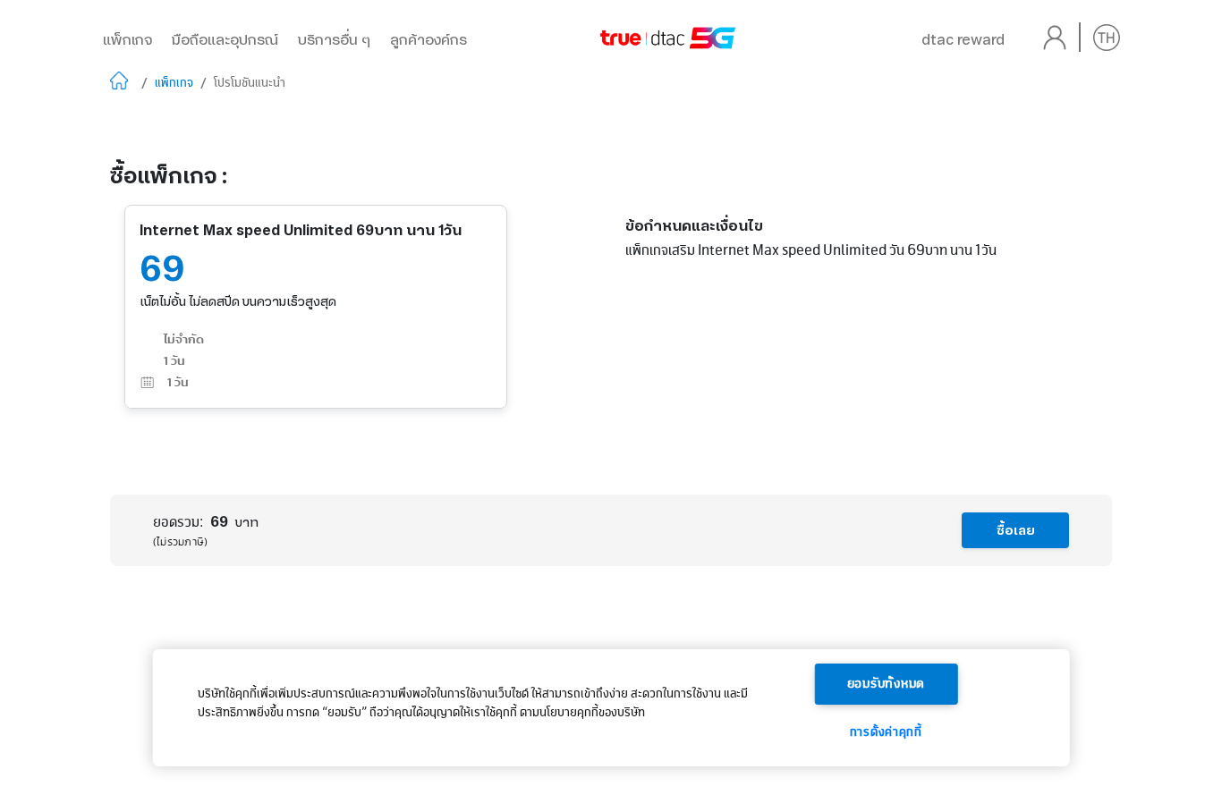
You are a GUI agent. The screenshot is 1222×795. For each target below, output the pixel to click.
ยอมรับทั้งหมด (886, 684)
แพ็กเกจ (127, 40)
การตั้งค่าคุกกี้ (886, 732)
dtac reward (963, 40)
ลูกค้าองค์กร (428, 40)
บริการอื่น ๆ (334, 40)
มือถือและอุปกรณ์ (225, 40)
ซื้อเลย (1016, 530)
